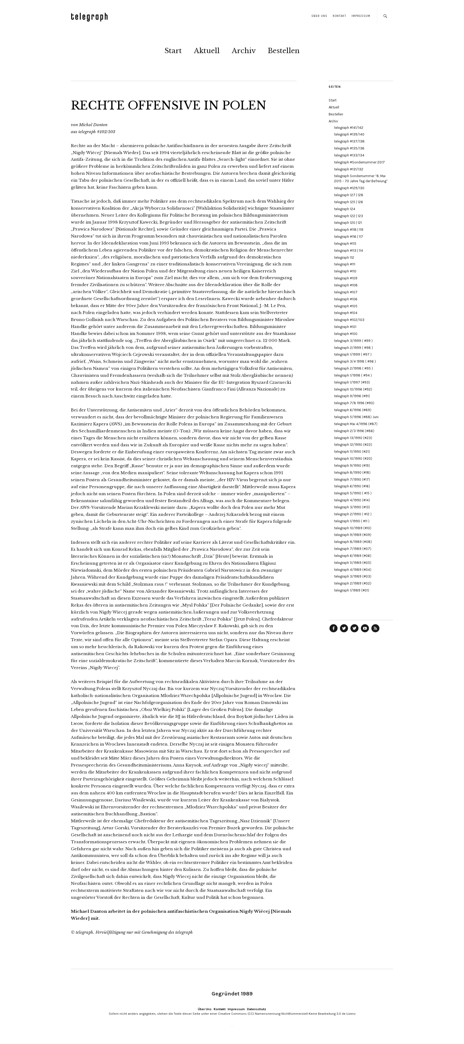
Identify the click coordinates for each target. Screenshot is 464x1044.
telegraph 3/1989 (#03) (352, 576)
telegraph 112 (344, 257)
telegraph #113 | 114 (348, 251)
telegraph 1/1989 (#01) (351, 590)
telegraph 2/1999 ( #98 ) (353, 348)
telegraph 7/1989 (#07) (352, 549)
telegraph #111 (344, 264)
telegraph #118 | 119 (348, 230)
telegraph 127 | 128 (348, 195)
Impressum (360, 16)
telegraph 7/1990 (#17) (352, 479)
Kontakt (339, 16)
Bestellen (284, 50)
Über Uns (319, 16)
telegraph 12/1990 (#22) (353, 445)
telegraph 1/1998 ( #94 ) (353, 375)
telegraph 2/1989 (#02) (352, 583)
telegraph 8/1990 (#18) (352, 472)
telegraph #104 (345, 313)
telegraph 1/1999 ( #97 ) (353, 354)
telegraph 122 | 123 (348, 216)
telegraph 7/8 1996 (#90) (354, 403)
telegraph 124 (344, 209)
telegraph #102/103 (349, 320)
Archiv (244, 50)
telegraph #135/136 (349, 148)
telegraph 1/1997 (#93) (352, 382)
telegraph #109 (345, 278)
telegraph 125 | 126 (348, 202)
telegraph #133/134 (349, 155)
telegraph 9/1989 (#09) (352, 535)
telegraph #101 (345, 327)
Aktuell (207, 50)
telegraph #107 (345, 292)
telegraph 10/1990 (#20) (353, 459)
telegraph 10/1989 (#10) (352, 528)
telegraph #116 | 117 (348, 237)
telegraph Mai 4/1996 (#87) (356, 424)
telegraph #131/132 (348, 169)
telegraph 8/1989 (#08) (353, 542)
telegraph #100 (345, 334)
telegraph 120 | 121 (348, 223)
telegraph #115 (345, 244)
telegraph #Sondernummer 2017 (359, 162)
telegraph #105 (345, 306)
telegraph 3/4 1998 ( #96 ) (355, 361)
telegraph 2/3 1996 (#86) (354, 431)
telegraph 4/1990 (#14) (352, 500)
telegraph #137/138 (349, 141)
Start (173, 50)
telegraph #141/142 (348, 128)
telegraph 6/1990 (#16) (352, 486)
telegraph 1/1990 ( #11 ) (351, 521)
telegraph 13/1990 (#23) (353, 438)
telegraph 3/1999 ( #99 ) (353, 341)
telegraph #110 (345, 271)
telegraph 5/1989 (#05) (352, 563)
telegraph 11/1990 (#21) (352, 452)
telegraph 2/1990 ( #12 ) (353, 514)
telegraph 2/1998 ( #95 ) (353, 368)
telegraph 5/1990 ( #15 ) (353, 493)
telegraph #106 (345, 299)
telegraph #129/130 (349, 188)
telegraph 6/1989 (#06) (352, 556)
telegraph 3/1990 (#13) (352, 507)
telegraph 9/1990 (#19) (352, 465)
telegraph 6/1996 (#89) (352, 410)
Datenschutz (256, 1009)
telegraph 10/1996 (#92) (353, 389)
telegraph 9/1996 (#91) (352, 396)
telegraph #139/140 (349, 134)
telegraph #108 (346, 285)
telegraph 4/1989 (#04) (352, 570)
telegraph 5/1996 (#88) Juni (356, 417)
